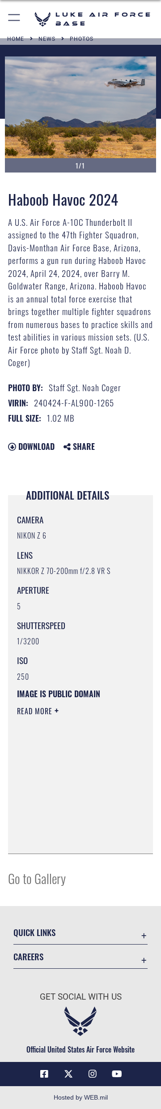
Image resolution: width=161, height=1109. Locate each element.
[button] (14, 19)
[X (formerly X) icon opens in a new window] (68, 1074)
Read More (36, 711)
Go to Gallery (37, 878)
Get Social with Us (81, 997)
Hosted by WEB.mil (81, 1097)
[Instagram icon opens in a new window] (92, 1074)
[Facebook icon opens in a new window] (44, 1074)
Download (35, 446)
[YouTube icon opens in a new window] (116, 1074)
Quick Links (34, 932)
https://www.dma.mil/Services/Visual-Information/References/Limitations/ (71, 837)
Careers (28, 956)
